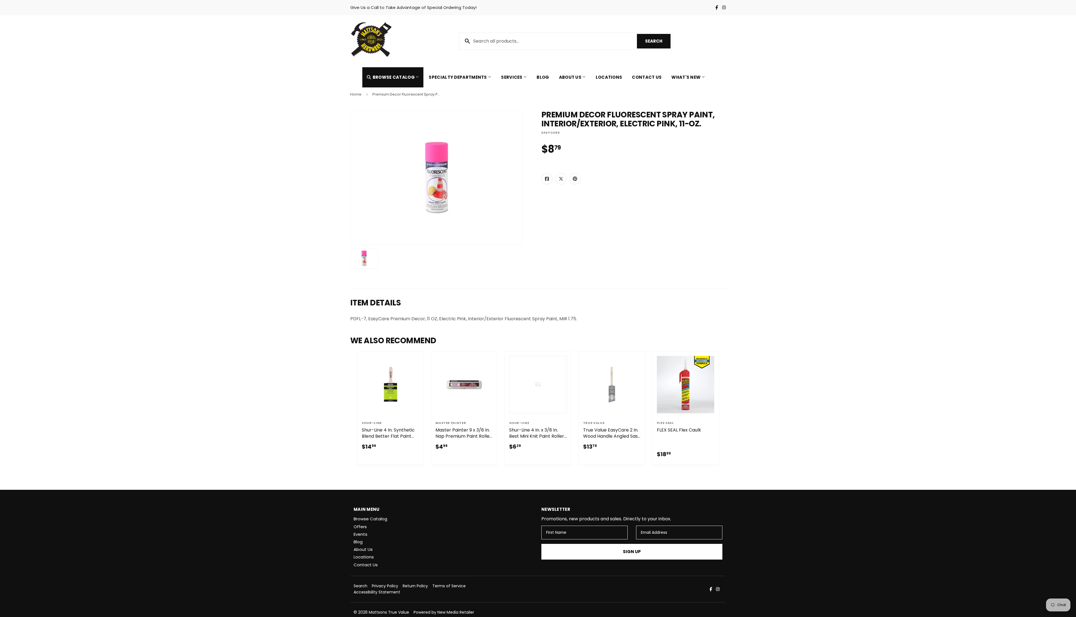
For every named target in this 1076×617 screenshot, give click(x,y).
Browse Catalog (394, 77)
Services (512, 77)
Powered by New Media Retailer (444, 612)
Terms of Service (449, 586)
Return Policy (415, 586)
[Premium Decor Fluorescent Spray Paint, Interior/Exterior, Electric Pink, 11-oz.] (364, 258)
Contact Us (647, 77)
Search (658, 41)
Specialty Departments (458, 77)
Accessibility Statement (377, 592)
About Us (571, 77)
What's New (686, 77)
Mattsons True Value (389, 612)
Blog (543, 77)
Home (355, 94)
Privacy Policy (385, 586)
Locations (609, 77)
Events (360, 534)
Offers (360, 527)
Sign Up (632, 552)
